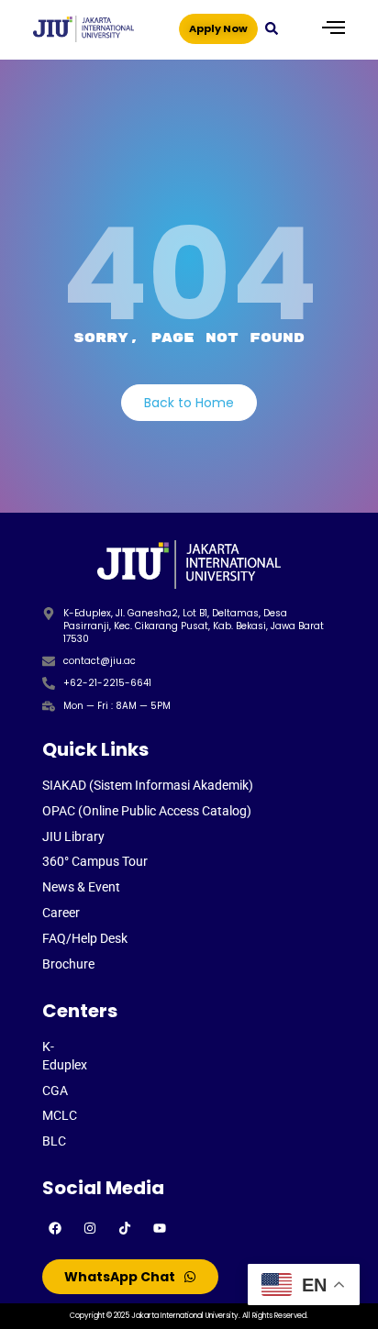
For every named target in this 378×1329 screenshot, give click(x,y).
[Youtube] (159, 1228)
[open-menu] (333, 29)
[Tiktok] (125, 1228)
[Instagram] (90, 1228)
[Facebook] (55, 1228)
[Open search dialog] (271, 27)
